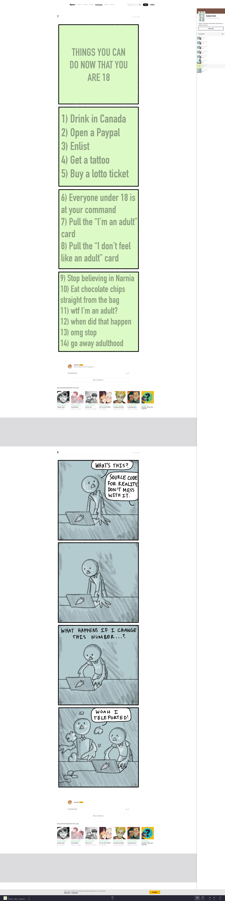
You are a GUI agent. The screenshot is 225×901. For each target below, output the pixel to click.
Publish (152, 4)
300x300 (76, 365)
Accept (154, 892)
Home (79, 4)
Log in (145, 4)
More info (67, 893)
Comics (85, 4)
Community (98, 4)
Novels (91, 4)
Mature (106, 4)
